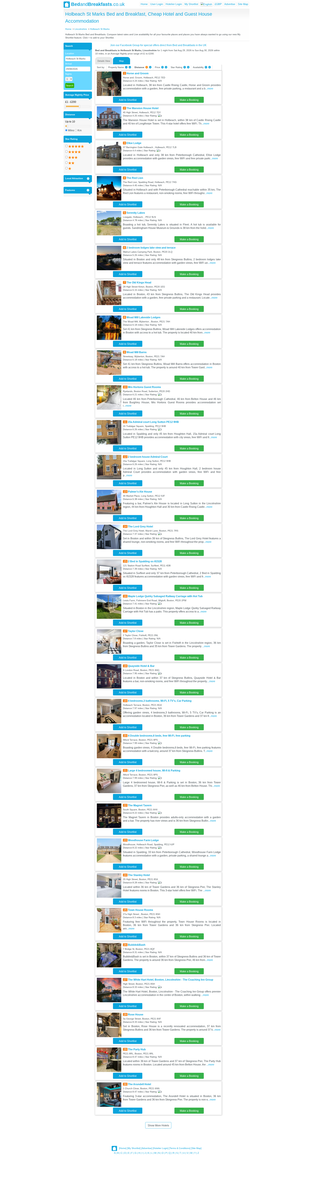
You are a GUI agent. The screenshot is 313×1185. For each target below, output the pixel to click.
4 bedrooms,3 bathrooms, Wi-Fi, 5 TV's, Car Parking (160, 700)
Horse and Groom (138, 73)
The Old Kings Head (139, 282)
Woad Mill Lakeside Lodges (143, 317)
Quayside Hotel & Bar (141, 666)
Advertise (229, 4)
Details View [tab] (103, 61)
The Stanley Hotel (139, 875)
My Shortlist (191, 4)
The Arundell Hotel (139, 1084)
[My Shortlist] (134, 1148)
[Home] (123, 1148)
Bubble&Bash (136, 944)
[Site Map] (196, 1148)
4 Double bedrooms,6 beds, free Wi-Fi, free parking (159, 735)
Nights (68, 74)
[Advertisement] (235, 91)
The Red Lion (135, 178)
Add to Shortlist (127, 100)
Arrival (68, 63)
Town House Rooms (140, 910)
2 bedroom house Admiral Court (148, 456)
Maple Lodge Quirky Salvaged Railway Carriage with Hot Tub (165, 596)
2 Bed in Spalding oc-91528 (145, 561)
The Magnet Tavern (140, 805)
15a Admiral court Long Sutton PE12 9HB (153, 422)
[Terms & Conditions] (179, 1148)
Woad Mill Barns (137, 352)
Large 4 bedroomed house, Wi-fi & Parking (154, 770)
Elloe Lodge (134, 143)
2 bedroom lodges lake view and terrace (151, 247)
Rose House (135, 1014)
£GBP (218, 4)
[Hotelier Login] (160, 1148)
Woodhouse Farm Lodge (143, 840)
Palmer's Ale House (140, 491)
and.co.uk (98, 4)
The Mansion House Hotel (142, 108)
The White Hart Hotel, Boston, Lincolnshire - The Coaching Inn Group (170, 979)
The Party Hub (137, 1049)
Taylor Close (135, 631)
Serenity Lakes (136, 212)
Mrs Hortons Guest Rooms (144, 387)
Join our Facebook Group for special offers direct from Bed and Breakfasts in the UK (158, 45)
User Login (156, 4)
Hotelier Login (174, 4)
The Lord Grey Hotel (140, 526)
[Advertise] (146, 1148)
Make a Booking (189, 100)
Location (69, 53)
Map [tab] (121, 61)
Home (144, 4)
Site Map (243, 4)
